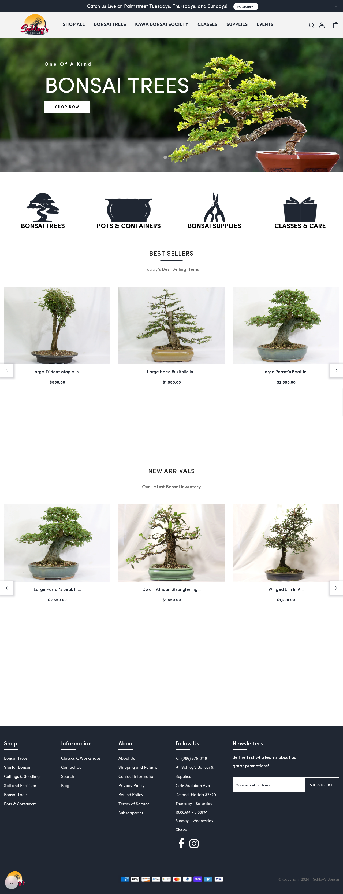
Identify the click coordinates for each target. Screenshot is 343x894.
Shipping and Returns (138, 767)
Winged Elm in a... (171, 590)
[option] (171, 132)
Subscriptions (130, 812)
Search (67, 776)
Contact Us (71, 767)
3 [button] (174, 157)
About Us (126, 758)
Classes (207, 24)
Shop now (67, 106)
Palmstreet (246, 6)
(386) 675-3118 (194, 758)
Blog (65, 785)
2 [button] (170, 157)
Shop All (74, 24)
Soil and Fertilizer (20, 785)
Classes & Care (300, 226)
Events (265, 24)
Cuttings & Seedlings (23, 776)
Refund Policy (130, 794)
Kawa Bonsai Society (161, 24)
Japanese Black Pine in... (286, 590)
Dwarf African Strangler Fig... (57, 590)
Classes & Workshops (81, 758)
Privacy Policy (131, 785)
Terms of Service (134, 803)
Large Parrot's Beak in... (286, 372)
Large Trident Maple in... (57, 372)
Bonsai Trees (110, 24)
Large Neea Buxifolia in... (171, 372)
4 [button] (178, 157)
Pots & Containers (129, 226)
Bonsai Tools (16, 794)
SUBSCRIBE (321, 784)
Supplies (237, 24)
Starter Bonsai (17, 767)
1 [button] (165, 157)
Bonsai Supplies (214, 226)
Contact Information (136, 776)
